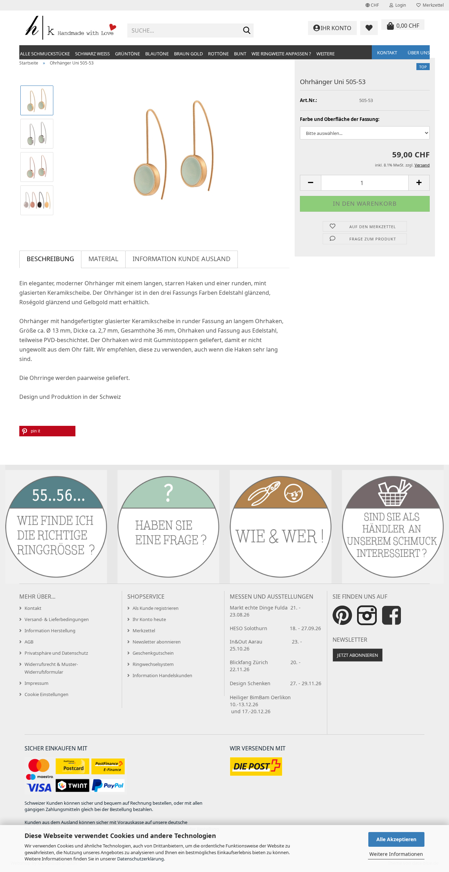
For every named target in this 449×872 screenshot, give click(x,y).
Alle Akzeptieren (396, 839)
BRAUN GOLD (188, 53)
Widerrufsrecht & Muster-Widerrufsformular (51, 668)
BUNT (240, 53)
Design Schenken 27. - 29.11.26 (275, 683)
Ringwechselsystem (153, 664)
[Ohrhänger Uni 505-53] (174, 150)
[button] (372, 5)
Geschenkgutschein (153, 653)
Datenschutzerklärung (140, 859)
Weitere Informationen (396, 854)
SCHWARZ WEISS (92, 53)
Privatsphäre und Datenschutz (56, 653)
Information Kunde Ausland (181, 258)
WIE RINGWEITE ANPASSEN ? (281, 53)
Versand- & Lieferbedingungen (57, 619)
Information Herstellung (50, 630)
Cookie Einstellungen (46, 694)
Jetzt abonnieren (357, 655)
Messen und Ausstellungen (271, 596)
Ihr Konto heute (149, 619)
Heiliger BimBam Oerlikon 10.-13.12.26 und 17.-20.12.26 (273, 704)
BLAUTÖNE (157, 53)
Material (103, 258)
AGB (29, 642)
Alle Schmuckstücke (45, 53)
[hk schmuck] (71, 28)
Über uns (419, 52)
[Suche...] (247, 31)
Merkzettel (432, 5)
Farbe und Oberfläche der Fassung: (340, 119)
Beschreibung (50, 258)
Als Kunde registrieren (156, 608)
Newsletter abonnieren (157, 642)
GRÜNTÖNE (127, 53)
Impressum (36, 683)
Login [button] (399, 5)
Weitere (325, 53)
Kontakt (387, 52)
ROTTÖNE (218, 53)
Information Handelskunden (162, 675)
